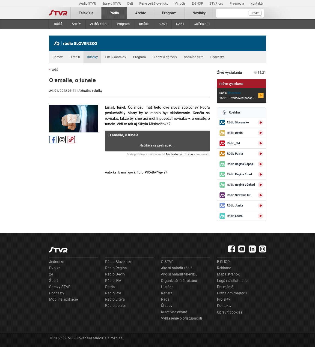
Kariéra (166, 293)
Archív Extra (98, 24)
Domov (58, 57)
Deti (130, 3)
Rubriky (92, 57)
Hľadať (255, 13)
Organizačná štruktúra (179, 280)
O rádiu (75, 57)
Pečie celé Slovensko (154, 3)
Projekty (223, 299)
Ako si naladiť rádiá (177, 268)
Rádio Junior (115, 305)
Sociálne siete (193, 57)
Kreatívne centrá (174, 312)
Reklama (224, 268)
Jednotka (56, 262)
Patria (110, 287)
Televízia (86, 13)
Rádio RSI (113, 293)
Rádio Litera (115, 299)
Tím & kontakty (115, 57)
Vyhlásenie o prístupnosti (181, 318)
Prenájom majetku (232, 293)
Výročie (180, 3)
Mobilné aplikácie (63, 299)
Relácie (144, 24)
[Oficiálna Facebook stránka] (231, 249)
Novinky (199, 13)
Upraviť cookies (229, 312)
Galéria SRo (202, 24)
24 (51, 274)
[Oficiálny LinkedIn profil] (252, 249)
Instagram (62, 139)
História (167, 287)
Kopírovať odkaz (71, 139)
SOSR (163, 24)
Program (123, 24)
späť (53, 69)
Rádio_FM (113, 280)
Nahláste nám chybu (179, 154)
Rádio (114, 13)
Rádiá (58, 24)
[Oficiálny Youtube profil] (242, 249)
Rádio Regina (116, 268)
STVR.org (217, 3)
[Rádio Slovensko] (76, 43)
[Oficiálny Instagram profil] (262, 249)
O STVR (167, 262)
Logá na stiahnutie (232, 280)
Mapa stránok (228, 274)
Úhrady (166, 305)
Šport (53, 280)
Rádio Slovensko (118, 262)
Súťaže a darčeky (165, 57)
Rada (165, 299)
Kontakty (257, 3)
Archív (76, 24)
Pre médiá (237, 3)
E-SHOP (198, 3)
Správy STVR (112, 3)
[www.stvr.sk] (58, 249)
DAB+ (180, 24)
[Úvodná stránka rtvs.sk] (58, 13)
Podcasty (217, 57)
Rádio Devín (115, 274)
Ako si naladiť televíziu (179, 274)
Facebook (52, 139)
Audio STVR (88, 3)
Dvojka (54, 268)
